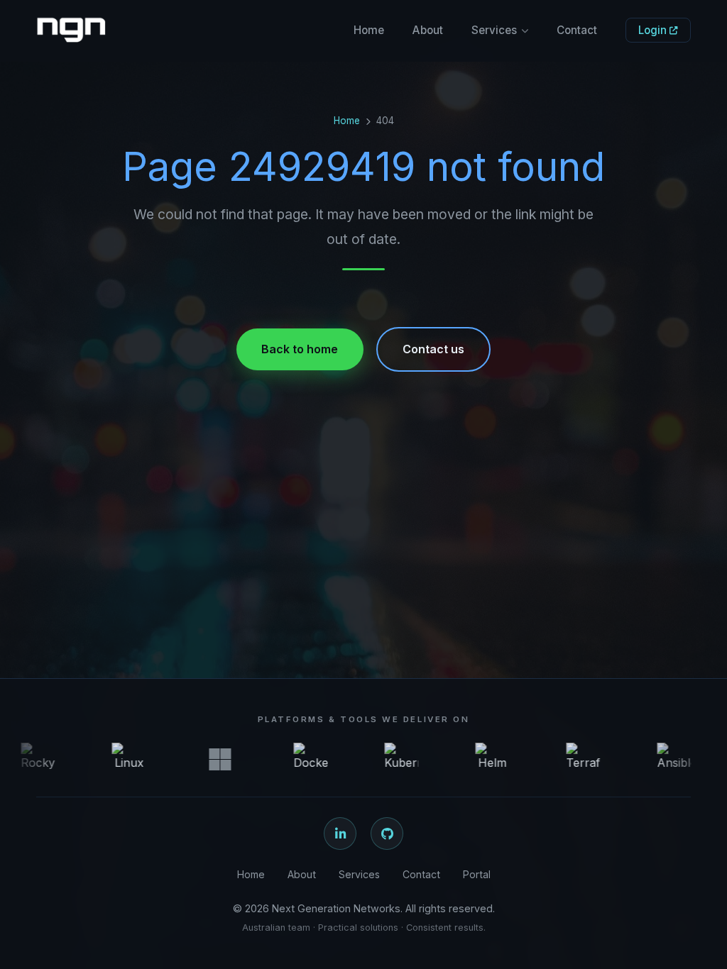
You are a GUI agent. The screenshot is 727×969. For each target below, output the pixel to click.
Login (653, 30)
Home (369, 30)
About (427, 30)
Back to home (299, 349)
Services (494, 30)
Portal (477, 874)
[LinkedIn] (340, 833)
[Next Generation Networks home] (71, 30)
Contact (577, 30)
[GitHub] (387, 833)
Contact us (433, 349)
